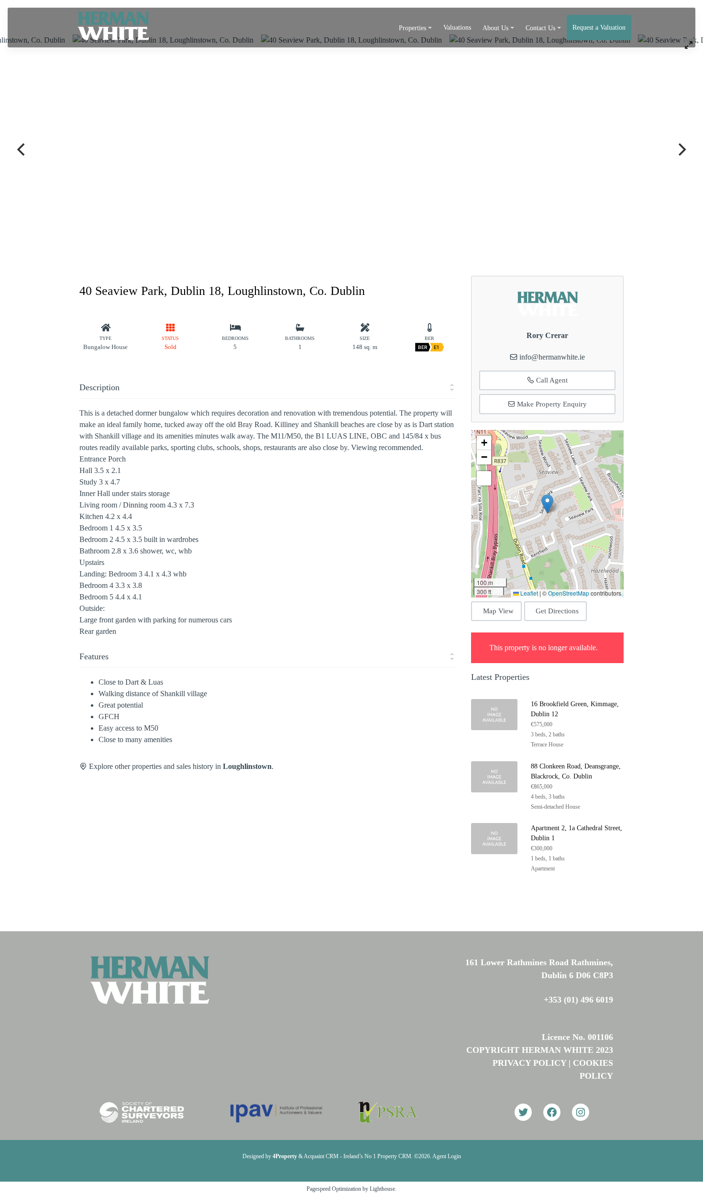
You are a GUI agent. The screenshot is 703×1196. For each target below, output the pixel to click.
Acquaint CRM (321, 1156)
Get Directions (557, 611)
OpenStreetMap (568, 593)
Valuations (457, 27)
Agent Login (446, 1156)
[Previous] (22, 149)
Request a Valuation (599, 27)
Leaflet (528, 593)
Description (99, 387)
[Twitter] (523, 1112)
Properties (412, 28)
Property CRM (394, 1156)
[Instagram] (580, 1112)
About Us (495, 28)
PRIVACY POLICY (529, 1063)
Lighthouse (382, 1188)
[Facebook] (551, 1112)
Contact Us (540, 28)
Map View (498, 611)
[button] (547, 504)
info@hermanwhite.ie (552, 357)
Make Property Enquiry (551, 404)
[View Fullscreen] (484, 478)
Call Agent (551, 380)
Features (94, 656)
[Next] (681, 149)
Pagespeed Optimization (334, 1188)
